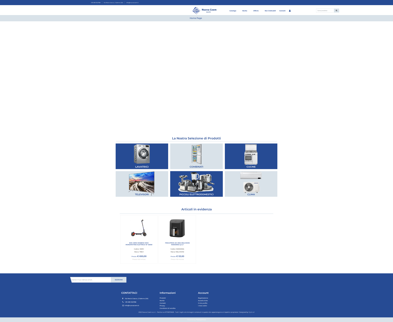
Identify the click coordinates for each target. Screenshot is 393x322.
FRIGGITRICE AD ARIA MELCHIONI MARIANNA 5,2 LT (177, 244)
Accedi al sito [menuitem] (203, 301)
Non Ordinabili (270, 11)
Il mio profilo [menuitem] (202, 303)
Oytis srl (252, 312)
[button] (336, 10)
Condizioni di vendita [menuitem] (167, 308)
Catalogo (232, 11)
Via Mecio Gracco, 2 (113, 2)
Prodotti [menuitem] (163, 298)
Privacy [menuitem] (162, 306)
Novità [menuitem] (162, 301)
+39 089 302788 (96, 2)
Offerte (256, 11)
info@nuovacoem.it (132, 2)
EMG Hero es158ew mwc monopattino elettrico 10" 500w (139, 244)
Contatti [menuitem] (163, 303)
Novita (244, 11)
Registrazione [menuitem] (203, 298)
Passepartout (201, 320)
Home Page (196, 18)
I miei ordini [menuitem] (202, 306)
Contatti (282, 11)
